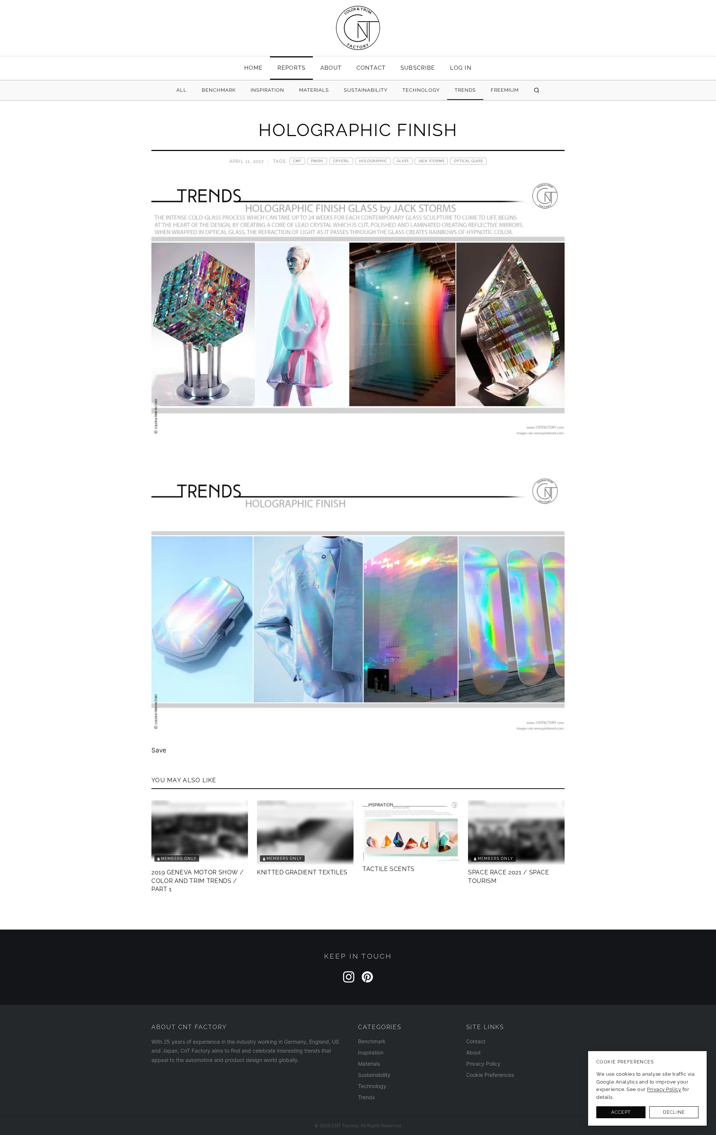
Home (253, 68)
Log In (461, 68)
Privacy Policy (483, 1063)
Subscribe (418, 68)
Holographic (373, 161)
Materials (314, 90)
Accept (621, 1112)
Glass (402, 161)
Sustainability (365, 90)
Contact (371, 68)
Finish (317, 161)
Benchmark (219, 90)
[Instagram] (348, 976)
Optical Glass (468, 161)
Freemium (505, 90)
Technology (421, 90)
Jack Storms (431, 161)
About (331, 68)
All (181, 90)
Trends (465, 90)
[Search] (536, 90)
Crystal (341, 161)
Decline (674, 1112)
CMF (297, 161)
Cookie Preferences (490, 1075)
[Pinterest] (367, 976)
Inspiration (267, 90)
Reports (291, 68)
